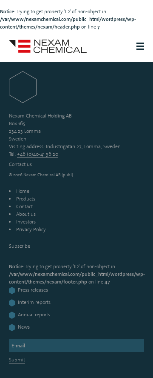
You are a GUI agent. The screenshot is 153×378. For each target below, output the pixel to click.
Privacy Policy (31, 229)
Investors (26, 221)
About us (26, 214)
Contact (24, 206)
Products (25, 198)
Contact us (20, 164)
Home (22, 191)
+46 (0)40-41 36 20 (37, 154)
